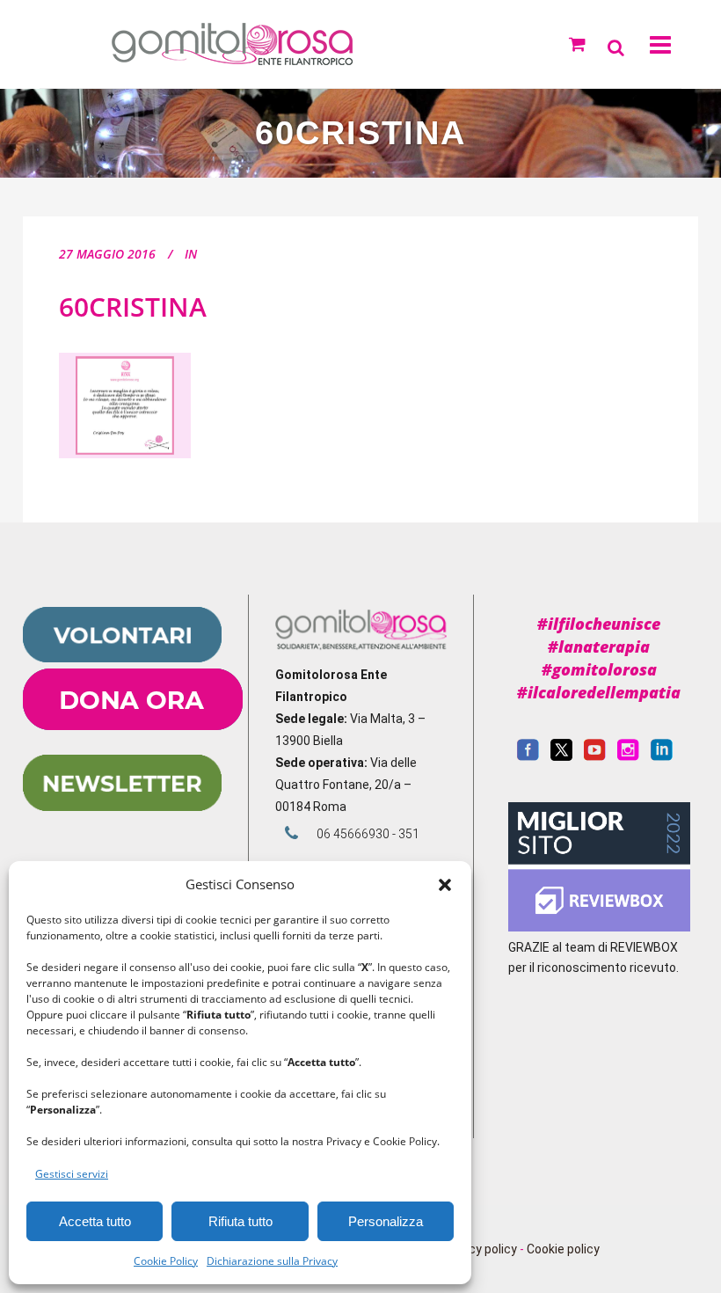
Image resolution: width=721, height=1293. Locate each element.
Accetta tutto (95, 1221)
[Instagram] (628, 756)
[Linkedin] (662, 756)
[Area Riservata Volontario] (122, 658)
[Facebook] (528, 756)
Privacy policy (479, 1249)
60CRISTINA (133, 307)
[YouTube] (595, 756)
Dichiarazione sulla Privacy (272, 1260)
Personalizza (385, 1221)
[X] (561, 756)
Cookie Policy (166, 1260)
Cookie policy (563, 1249)
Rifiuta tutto (240, 1221)
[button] (445, 885)
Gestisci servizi (71, 1173)
